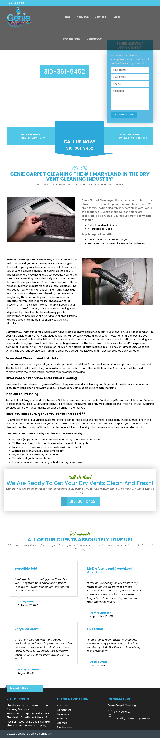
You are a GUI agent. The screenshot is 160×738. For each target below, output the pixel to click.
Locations (63, 714)
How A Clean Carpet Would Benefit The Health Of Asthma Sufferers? (28, 715)
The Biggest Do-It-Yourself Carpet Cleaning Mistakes (28, 707)
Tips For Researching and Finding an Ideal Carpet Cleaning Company (28, 723)
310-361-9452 (64, 71)
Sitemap (62, 723)
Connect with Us (19, 688)
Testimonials (71, 39)
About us (83, 17)
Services (100, 17)
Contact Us (94, 39)
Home (66, 17)
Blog (117, 17)
